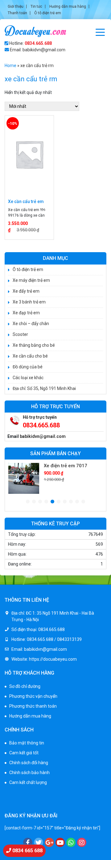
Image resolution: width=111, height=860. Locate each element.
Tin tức (36, 6)
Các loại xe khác (28, 377)
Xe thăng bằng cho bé (34, 345)
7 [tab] (65, 502)
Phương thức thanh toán (33, 706)
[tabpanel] (55, 478)
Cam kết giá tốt (24, 752)
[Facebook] (27, 842)
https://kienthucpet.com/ (29, 802)
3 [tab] (40, 502)
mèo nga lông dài (71, 802)
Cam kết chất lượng (28, 782)
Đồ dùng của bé (28, 366)
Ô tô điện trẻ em (47, 13)
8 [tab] (71, 502)
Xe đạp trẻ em (26, 312)
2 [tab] (34, 502)
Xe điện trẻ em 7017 (65, 465)
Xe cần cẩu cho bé (30, 356)
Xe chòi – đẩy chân (31, 323)
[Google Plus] (49, 842)
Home (10, 65)
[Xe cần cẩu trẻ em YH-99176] (29, 154)
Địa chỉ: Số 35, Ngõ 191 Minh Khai (44, 388)
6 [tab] (59, 502)
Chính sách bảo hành (29, 772)
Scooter (20, 334)
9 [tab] (77, 502)
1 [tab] (28, 502)
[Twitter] (38, 842)
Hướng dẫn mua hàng (67, 6)
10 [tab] (83, 502)
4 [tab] (46, 502)
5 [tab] (52, 502)
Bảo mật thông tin (26, 742)
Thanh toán (17, 13)
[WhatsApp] (71, 842)
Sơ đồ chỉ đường (24, 686)
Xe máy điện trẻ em (31, 280)
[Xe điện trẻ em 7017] (23, 478)
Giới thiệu (15, 6)
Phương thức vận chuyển (33, 696)
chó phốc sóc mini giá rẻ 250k (33, 796)
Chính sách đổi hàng (28, 762)
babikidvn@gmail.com (43, 436)
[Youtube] (60, 842)
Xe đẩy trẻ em (26, 291)
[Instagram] (81, 842)
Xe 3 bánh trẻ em (29, 301)
